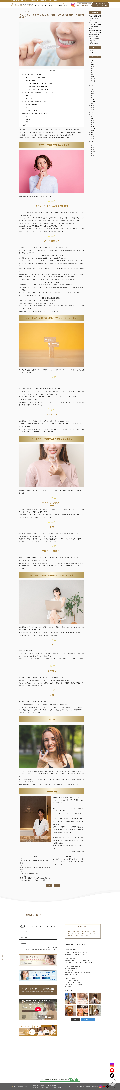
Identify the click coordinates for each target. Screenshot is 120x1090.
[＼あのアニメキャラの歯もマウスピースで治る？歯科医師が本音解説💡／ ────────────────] (70, 998)
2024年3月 (91, 120)
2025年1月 (91, 99)
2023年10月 (92, 130)
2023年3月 (91, 145)
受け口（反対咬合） (31, 110)
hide (53, 71)
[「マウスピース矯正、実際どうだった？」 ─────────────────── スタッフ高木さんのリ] (95, 1010)
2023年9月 (91, 133)
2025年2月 (91, 97)
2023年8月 (91, 135)
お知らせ (91, 50)
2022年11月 (92, 153)
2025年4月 (91, 93)
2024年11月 (92, 103)
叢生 (26, 107)
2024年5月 (91, 116)
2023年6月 (91, 139)
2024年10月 (92, 106)
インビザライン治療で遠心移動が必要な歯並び (34, 101)
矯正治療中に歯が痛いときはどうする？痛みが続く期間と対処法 (95, 32)
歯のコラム (92, 52)
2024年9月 (91, 108)
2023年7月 (91, 137)
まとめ (24, 125)
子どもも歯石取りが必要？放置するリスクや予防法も (95, 18)
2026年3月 (91, 70)
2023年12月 (92, 126)
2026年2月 (91, 72)
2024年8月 (91, 110)
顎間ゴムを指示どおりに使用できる (38, 89)
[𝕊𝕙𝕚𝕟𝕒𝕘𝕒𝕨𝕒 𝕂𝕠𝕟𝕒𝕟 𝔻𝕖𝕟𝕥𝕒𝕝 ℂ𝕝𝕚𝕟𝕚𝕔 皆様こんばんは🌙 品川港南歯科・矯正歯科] (82, 1010)
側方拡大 (27, 119)
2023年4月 (91, 143)
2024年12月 (92, 101)
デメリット (28, 98)
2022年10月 (92, 155)
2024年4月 (91, 118)
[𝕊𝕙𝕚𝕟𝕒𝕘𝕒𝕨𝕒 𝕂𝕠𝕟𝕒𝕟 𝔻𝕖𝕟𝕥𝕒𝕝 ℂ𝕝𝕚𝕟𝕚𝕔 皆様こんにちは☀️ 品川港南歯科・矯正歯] (82, 998)
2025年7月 (91, 87)
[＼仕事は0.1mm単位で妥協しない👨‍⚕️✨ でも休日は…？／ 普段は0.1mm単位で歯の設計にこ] (70, 1010)
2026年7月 (91, 62)
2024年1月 (91, 124)
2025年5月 (91, 91)
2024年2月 (91, 122)
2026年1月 (91, 74)
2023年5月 (91, 141)
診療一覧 (82, 1086)
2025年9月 (91, 83)
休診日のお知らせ (93, 43)
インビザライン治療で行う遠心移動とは (33, 74)
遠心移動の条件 (29, 80)
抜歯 (26, 122)
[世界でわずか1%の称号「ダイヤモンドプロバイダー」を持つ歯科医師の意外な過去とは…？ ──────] (95, 998)
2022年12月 (92, 151)
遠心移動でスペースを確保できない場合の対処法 (35, 113)
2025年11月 (92, 79)
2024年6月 (91, 114)
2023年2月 (91, 147)
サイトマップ (95, 1086)
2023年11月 (92, 128)
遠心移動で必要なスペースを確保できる (39, 83)
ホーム (66, 1086)
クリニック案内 (74, 1086)
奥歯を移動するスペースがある (36, 86)
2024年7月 (91, 112)
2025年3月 (91, 95)
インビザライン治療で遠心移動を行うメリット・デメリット (38, 92)
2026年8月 (91, 60)
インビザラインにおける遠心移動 (34, 77)
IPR (26, 116)
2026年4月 (91, 68)
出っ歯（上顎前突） (31, 104)
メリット (27, 95)
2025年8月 (91, 85)
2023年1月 (91, 149)
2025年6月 (91, 89)
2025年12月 (92, 76)
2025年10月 (92, 81)
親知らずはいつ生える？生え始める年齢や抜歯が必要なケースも (95, 39)
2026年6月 (91, 64)
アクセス (88, 1086)
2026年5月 (91, 66)
